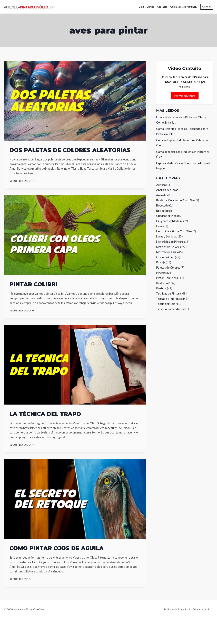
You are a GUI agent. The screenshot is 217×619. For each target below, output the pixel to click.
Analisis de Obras (167, 190)
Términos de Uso (202, 609)
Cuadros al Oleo (166, 216)
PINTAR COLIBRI (33, 284)
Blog (141, 6)
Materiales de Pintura (170, 241)
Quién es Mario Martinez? (183, 6)
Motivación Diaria (167, 252)
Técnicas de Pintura (168, 293)
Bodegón (162, 210)
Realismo (162, 283)
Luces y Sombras (166, 236)
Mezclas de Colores (168, 247)
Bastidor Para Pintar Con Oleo (175, 200)
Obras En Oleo (165, 257)
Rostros (161, 288)
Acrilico (161, 185)
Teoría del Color (166, 304)
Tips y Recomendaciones (172, 309)
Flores (160, 226)
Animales (162, 195)
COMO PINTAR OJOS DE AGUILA (56, 548)
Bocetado (162, 205)
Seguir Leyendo (21, 181)
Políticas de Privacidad (177, 609)
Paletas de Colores (168, 267)
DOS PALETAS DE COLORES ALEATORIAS (70, 150)
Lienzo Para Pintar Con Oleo (174, 231)
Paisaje (160, 262)
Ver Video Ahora (184, 95)
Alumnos (206, 6)
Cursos (150, 6)
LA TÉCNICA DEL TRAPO (45, 414)
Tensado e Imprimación (170, 298)
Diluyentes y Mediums (170, 221)
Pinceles (161, 273)
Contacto (162, 6)
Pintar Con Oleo (166, 278)
